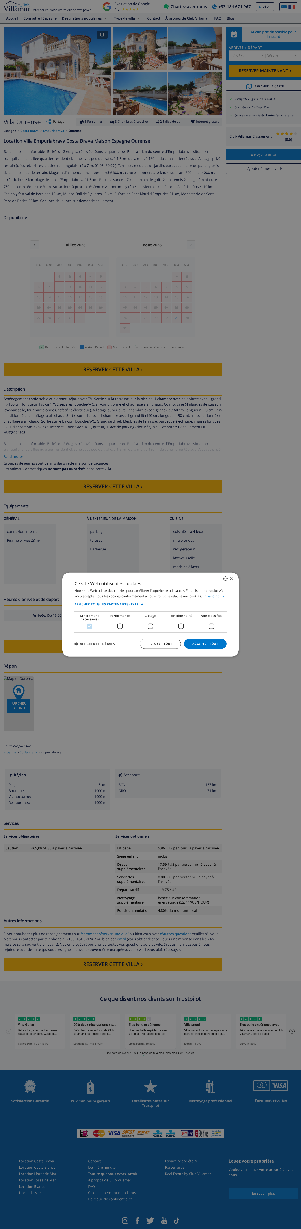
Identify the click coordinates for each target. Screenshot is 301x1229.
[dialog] (150, 615)
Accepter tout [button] (205, 644)
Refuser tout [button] (160, 644)
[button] (150, 604)
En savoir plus (213, 596)
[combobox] (225, 578)
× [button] (231, 578)
